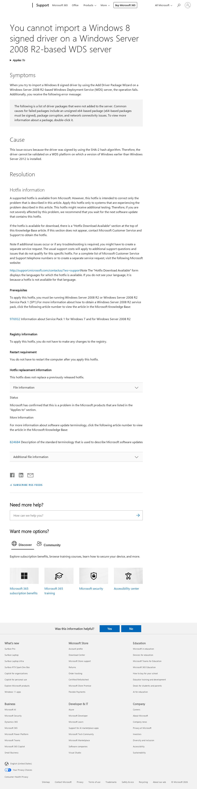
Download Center (77, 654)
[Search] (138, 515)
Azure (71, 709)
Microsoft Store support (80, 661)
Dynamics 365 (11, 721)
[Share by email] (28, 474)
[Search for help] (178, 5)
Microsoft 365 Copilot (15, 746)
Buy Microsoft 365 (125, 5)
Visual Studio (75, 752)
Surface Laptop (11, 654)
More (104, 5)
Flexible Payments (77, 691)
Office (75, 5)
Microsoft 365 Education (144, 667)
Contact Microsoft (63, 782)
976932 (15, 319)
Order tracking (75, 673)
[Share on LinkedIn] (19, 474)
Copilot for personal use (16, 679)
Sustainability (139, 752)
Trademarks (111, 782)
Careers (136, 709)
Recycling (143, 782)
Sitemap (46, 782)
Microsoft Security (13, 715)
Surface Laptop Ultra (14, 661)
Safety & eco (128, 782)
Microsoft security (91, 588)
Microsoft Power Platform (16, 734)
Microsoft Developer (78, 715)
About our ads (159, 782)
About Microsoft (140, 715)
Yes (110, 629)
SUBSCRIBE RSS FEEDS (28, 484)
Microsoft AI (10, 709)
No (131, 629)
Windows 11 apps (13, 691)
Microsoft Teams (12, 740)
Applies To (19, 60)
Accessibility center (126, 588)
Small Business (11, 752)
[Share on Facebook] (12, 474)
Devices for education (143, 654)
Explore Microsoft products (17, 685)
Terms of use (94, 782)
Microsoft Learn (76, 721)
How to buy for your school (145, 673)
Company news (140, 721)
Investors (137, 734)
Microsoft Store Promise (80, 685)
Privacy (80, 782)
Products (88, 5)
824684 (15, 442)
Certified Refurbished (78, 679)
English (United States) (21, 763)
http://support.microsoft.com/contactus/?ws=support (45, 270)
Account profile (76, 648)
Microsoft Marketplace (79, 740)
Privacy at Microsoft (142, 728)
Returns (72, 667)
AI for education (140, 691)
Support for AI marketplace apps (84, 728)
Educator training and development (149, 679)
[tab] (22, 544)
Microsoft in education (143, 648)
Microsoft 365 (60, 5)
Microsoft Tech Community (81, 734)
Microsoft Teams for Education (147, 661)
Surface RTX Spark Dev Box (17, 667)
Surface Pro (10, 648)
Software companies (78, 746)
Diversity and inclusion (143, 740)
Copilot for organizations (16, 673)
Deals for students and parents (147, 685)
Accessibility (138, 746)
